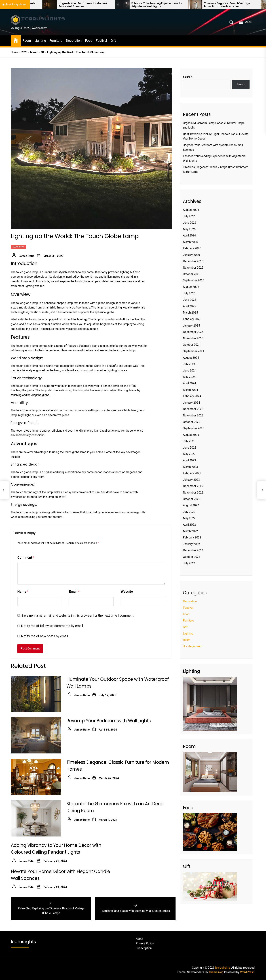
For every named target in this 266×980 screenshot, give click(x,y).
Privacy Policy (145, 943)
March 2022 (190, 531)
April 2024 (189, 383)
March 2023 (190, 467)
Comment (25, 557)
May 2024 (189, 377)
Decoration (74, 40)
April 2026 (189, 235)
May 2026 (189, 229)
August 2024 (191, 357)
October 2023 (191, 422)
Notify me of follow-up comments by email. (52, 626)
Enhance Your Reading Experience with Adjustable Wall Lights (107, 5)
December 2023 (193, 409)
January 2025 (191, 325)
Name (22, 591)
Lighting (40, 40)
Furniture (56, 40)
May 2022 (189, 518)
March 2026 (190, 242)
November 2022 (193, 492)
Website (127, 591)
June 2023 (189, 447)
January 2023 (191, 479)
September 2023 (193, 428)
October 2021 (191, 557)
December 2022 (193, 486)
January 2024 (191, 402)
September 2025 (193, 280)
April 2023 (189, 460)
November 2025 (193, 267)
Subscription (144, 948)
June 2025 (189, 299)
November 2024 (193, 338)
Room (26, 40)
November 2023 (193, 415)
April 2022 (189, 524)
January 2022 (191, 544)
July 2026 (189, 216)
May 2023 (189, 454)
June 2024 (189, 370)
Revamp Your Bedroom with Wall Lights (108, 721)
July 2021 (189, 563)
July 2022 (189, 512)
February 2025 (192, 319)
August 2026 (191, 210)
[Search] (231, 22)
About (139, 938)
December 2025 (193, 261)
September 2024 (193, 351)
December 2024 (193, 332)
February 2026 (192, 248)
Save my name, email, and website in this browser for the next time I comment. (77, 615)
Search (187, 76)
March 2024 (190, 390)
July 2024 (189, 364)
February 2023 (192, 473)
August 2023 (191, 434)
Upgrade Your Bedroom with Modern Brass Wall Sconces (34, 5)
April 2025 (189, 306)
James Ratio (26, 256)
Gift (113, 40)
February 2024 (192, 396)
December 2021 (193, 550)
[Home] (16, 40)
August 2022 (191, 505)
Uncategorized (192, 646)
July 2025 (189, 293)
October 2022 (191, 499)
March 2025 (190, 312)
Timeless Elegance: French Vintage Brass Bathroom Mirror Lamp (178, 5)
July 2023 (189, 441)
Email (74, 591)
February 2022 (192, 537)
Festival (101, 40)
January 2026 (191, 255)
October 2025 (191, 274)
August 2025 (191, 287)
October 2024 (191, 344)
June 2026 (189, 222)
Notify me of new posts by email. (45, 636)
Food (88, 40)
